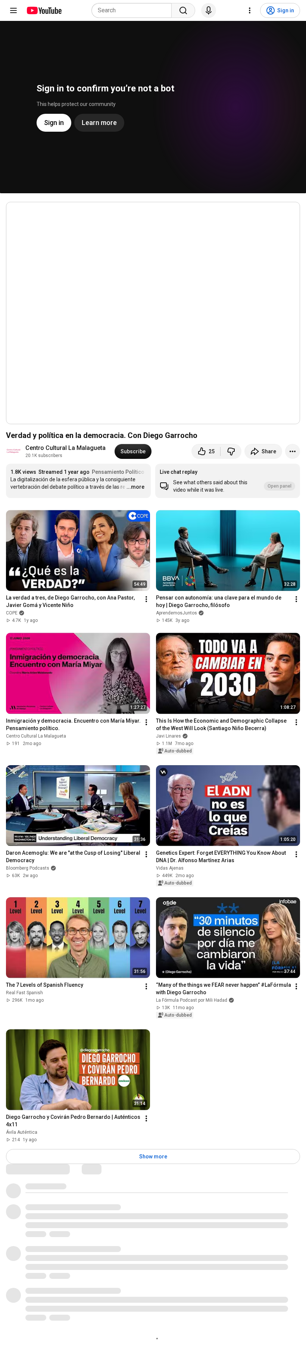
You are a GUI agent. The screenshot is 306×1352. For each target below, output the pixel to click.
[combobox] (134, 10)
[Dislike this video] (231, 451)
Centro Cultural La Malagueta (65, 447)
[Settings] (249, 10)
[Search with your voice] (208, 10)
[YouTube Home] (44, 10)
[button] (227, 481)
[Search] (183, 10)
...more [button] (135, 487)
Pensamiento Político (118, 472)
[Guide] (13, 10)
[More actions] (292, 451)
